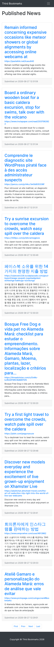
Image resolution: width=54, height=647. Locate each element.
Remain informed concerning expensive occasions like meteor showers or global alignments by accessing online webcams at (26, 42)
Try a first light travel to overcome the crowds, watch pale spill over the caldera (27, 422)
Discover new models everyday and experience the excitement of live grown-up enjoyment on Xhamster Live (25, 474)
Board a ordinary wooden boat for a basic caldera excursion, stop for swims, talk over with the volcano (24, 105)
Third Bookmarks (12, 3)
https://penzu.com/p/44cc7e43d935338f (24, 184)
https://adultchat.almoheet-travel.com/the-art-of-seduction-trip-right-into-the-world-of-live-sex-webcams (27, 493)
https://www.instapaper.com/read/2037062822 (27, 122)
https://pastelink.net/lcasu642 (19, 61)
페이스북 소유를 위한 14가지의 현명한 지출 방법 (26, 269)
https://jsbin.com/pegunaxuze (19, 433)
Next (31, 626)
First (16, 626)
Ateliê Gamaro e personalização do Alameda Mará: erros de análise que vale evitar (24, 584)
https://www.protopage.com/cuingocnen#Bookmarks (27, 599)
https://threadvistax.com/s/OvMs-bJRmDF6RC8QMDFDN (21, 378)
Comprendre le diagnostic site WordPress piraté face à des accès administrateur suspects (25, 167)
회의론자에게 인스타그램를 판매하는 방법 (25, 526)
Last (38, 626)
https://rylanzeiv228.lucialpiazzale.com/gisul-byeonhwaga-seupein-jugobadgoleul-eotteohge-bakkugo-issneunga (27, 278)
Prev (23, 626)
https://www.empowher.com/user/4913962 (25, 533)
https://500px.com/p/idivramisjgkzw (22, 238)
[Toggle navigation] (48, 3)
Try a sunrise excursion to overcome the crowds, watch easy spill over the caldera (27, 226)
